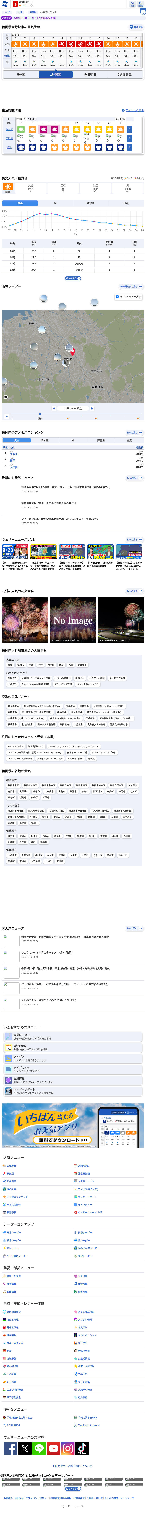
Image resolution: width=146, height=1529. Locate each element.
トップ (7, 12)
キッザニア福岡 (117, 678)
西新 (61, 665)
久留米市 (26, 855)
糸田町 (127, 836)
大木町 (48, 861)
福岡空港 (64, 724)
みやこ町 (127, 817)
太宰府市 (49, 791)
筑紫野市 (132, 785)
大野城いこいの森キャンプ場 (36, 678)
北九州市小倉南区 (100, 811)
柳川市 (38, 855)
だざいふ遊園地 (63, 678)
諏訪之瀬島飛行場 (119, 724)
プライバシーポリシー (37, 1498)
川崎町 (11, 842)
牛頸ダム (12, 678)
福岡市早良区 (116, 785)
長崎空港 (12, 724)
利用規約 (19, 1498)
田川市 (34, 836)
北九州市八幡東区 (122, 811)
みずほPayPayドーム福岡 (50, 758)
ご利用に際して (95, 1498)
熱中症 (9, 129)
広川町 (59, 861)
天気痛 (9, 138)
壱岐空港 (84, 706)
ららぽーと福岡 (97, 678)
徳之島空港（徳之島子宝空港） (37, 712)
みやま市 (123, 855)
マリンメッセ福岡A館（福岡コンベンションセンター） (35, 752)
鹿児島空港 (13, 706)
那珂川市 (97, 791)
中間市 (57, 817)
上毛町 (23, 823)
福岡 (12, 460)
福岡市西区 (81, 785)
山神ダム (79, 678)
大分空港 (78, 724)
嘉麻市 (57, 836)
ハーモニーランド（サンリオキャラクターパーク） (74, 746)
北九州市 (82, 665)
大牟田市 (12, 855)
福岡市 (20, 665)
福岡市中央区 (48, 785)
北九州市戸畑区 (56, 811)
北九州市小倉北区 (77, 811)
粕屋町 (46, 797)
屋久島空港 (76, 712)
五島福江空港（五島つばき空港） (116, 718)
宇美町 (110, 791)
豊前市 (45, 817)
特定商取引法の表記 (61, 1498)
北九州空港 (27, 724)
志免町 (133, 791)
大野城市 (24, 791)
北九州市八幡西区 (16, 817)
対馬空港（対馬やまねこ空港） (109, 706)
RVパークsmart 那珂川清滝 (35, 684)
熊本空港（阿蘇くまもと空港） (65, 718)
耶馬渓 (91, 758)
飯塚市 (23, 836)
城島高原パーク (36, 746)
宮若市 (46, 836)
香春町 (103, 836)
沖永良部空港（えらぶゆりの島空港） (42, 706)
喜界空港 (61, 712)
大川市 (73, 855)
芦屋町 (68, 817)
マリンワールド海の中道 (20, 758)
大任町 (23, 842)
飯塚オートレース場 (77, 752)
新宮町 (23, 797)
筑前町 (11, 861)
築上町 (34, 823)
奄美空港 (70, 706)
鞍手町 (80, 836)
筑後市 (62, 855)
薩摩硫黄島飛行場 (46, 724)
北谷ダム (12, 684)
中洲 (31, 665)
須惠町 (11, 797)
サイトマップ (127, 1498)
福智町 (43, 842)
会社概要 (8, 1498)
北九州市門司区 (15, 811)
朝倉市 (110, 855)
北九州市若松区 (36, 811)
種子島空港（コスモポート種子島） (104, 712)
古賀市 (62, 791)
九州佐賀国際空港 (96, 724)
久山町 (34, 797)
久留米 (14, 454)
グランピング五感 (63, 684)
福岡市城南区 (98, 785)
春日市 (11, 791)
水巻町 (80, 817)
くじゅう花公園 (75, 758)
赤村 (33, 842)
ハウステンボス (15, 746)
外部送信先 (79, 1498)
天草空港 (90, 718)
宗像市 (36, 791)
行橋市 (33, 817)
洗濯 (9, 147)
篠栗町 (122, 791)
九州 (20, 12)
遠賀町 (103, 817)
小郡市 (85, 855)
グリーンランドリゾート (104, 752)
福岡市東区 (13, 785)
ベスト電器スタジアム (88, 684)
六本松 (51, 665)
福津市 (73, 791)
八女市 (50, 855)
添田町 (115, 836)
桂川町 (92, 836)
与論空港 (12, 712)
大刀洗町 (35, 861)
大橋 (10, 665)
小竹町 (69, 836)
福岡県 (33, 12)
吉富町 (11, 823)
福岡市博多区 (30, 785)
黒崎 (71, 665)
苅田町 (114, 817)
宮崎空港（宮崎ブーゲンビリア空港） (26, 718)
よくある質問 (111, 1498)
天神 (40, 665)
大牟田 (14, 467)
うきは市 (97, 855)
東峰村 (23, 861)
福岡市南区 (65, 785)
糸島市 (85, 791)
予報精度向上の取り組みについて (72, 1466)
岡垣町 (91, 817)
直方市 (11, 836)
